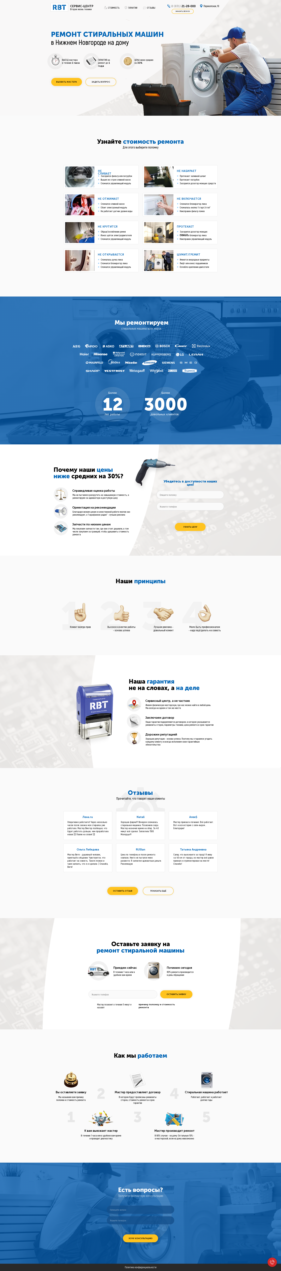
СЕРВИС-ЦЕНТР (81, 6)
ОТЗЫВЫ (151, 7)
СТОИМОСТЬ (114, 7)
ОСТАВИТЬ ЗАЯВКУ (176, 994)
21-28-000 (183, 6)
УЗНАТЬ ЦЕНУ (190, 527)
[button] (66, 82)
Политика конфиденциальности (140, 1267)
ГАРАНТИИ (132, 7)
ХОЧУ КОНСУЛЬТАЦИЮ (141, 1238)
